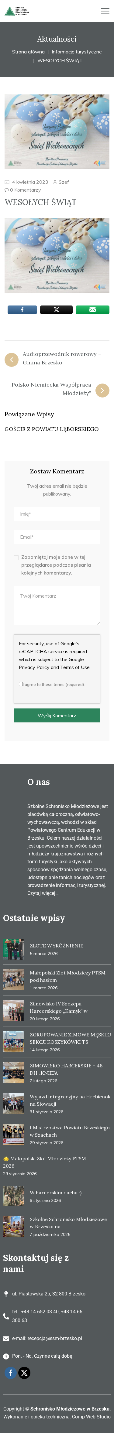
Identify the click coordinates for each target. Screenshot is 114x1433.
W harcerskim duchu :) (55, 1192)
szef (63, 182)
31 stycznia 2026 (46, 1111)
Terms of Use (75, 667)
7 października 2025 (50, 1234)
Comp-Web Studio (91, 1417)
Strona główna (28, 52)
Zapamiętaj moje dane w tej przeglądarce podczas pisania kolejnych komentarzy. (56, 565)
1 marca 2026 (43, 988)
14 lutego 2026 (45, 1050)
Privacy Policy (34, 667)
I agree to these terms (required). (54, 684)
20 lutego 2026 (45, 1019)
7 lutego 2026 (43, 1080)
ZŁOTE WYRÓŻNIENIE (56, 946)
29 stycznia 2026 (46, 1142)
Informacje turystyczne (77, 52)
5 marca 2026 (43, 953)
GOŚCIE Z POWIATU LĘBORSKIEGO (52, 428)
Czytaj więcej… (43, 893)
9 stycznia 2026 (45, 1200)
